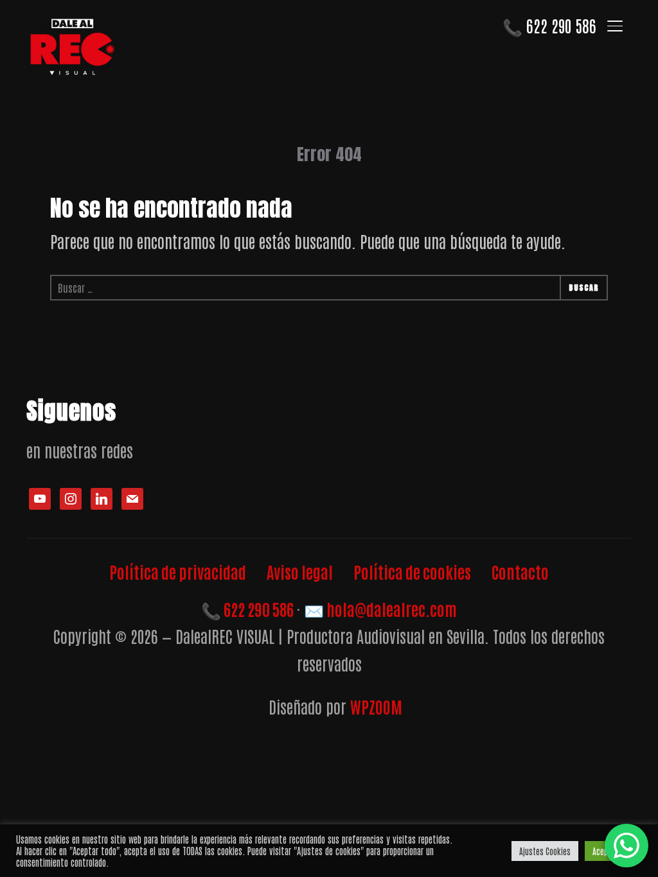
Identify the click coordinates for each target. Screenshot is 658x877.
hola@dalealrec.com (380, 608)
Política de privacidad (177, 571)
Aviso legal (300, 571)
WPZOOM (376, 706)
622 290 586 (549, 25)
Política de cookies (412, 571)
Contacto (520, 571)
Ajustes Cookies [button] (545, 851)
